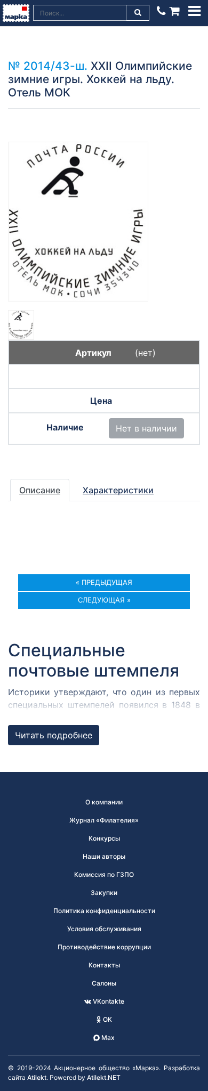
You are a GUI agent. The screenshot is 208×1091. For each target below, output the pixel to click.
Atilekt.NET (104, 1077)
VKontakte (107, 1001)
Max (107, 1037)
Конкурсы (104, 838)
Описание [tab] (39, 490)
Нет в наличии (146, 428)
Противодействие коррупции (104, 947)
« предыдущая (104, 582)
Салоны (104, 983)
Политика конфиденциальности (104, 911)
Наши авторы (104, 856)
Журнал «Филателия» (104, 820)
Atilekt (36, 1077)
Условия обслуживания (104, 929)
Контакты (104, 965)
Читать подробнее (53, 735)
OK (106, 1019)
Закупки (104, 893)
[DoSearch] (138, 13)
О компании (104, 802)
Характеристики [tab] (118, 490)
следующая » (104, 600)
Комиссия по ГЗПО (104, 874)
